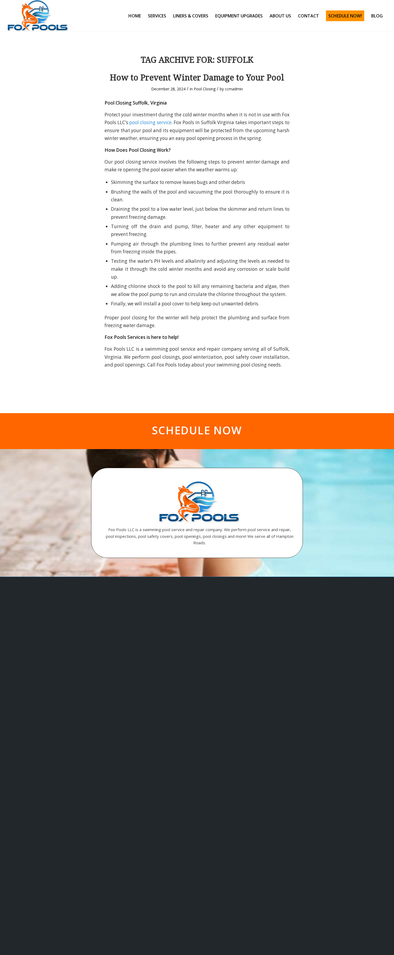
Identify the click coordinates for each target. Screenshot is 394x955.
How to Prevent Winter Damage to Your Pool (197, 77)
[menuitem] (134, 15)
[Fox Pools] (38, 15)
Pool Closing (204, 88)
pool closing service (150, 122)
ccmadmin (234, 88)
